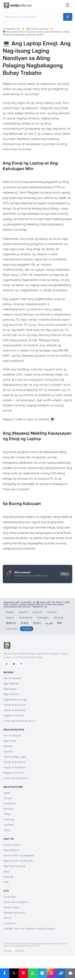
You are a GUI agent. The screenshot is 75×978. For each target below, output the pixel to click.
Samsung (9, 819)
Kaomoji (8, 876)
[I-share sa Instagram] (51, 973)
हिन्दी (59, 623)
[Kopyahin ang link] (61, 973)
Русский (58, 617)
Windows (9, 808)
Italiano (10, 617)
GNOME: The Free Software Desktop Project (29, 928)
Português (43, 617)
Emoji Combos (12, 844)
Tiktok (7, 830)
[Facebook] (6, 664)
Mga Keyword (11, 850)
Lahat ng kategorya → (16, 778)
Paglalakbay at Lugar (15, 699)
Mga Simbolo (11, 694)
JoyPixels (9, 824)
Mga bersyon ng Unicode (18, 860)
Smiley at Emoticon (15, 762)
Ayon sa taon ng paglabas (19, 855)
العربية (49, 623)
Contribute (10, 896)
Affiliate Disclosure (14, 912)
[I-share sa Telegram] (42, 973)
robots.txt (19, 951)
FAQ (6, 882)
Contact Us (10, 923)
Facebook (9, 803)
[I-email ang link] (70, 973)
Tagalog (26, 628)
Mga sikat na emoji (14, 866)
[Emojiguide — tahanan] (7, 645)
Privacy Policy (11, 907)
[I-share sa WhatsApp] (33, 973)
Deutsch (37, 612)
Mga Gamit (10, 740)
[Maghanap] (67, 17)
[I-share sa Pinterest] (23, 973)
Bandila (8, 746)
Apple (7, 792)
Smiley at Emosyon (15, 704)
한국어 (37, 623)
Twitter (7, 814)
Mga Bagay (10, 688)
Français (52, 612)
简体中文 (11, 623)
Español (23, 612)
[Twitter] (14, 664)
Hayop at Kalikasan (15, 710)
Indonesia (11, 628)
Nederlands (25, 617)
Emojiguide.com (11, 28)
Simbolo (8, 751)
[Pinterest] (21, 664)
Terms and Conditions (16, 902)
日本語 (24, 623)
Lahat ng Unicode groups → (19, 720)
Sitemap (8, 951)
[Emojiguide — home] (18, 5)
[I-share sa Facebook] (4, 973)
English (10, 612)
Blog (6, 871)
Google (8, 798)
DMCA (7, 918)
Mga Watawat (11, 683)
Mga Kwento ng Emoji (37, 28)
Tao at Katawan (12, 678)
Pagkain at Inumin (14, 715)
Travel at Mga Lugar (15, 756)
